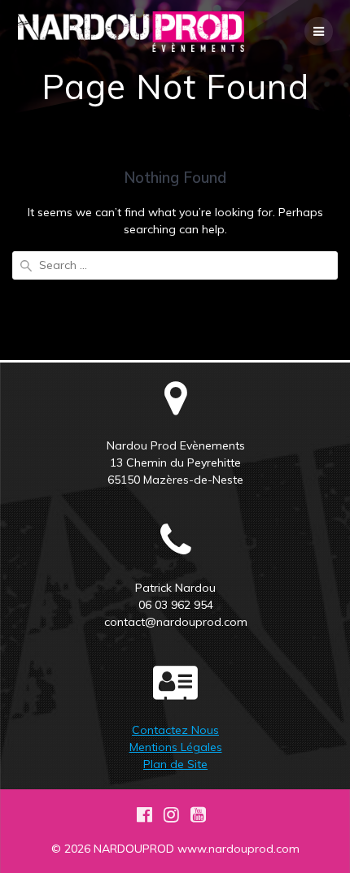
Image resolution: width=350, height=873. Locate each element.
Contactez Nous (175, 730)
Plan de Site (175, 764)
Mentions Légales (175, 747)
